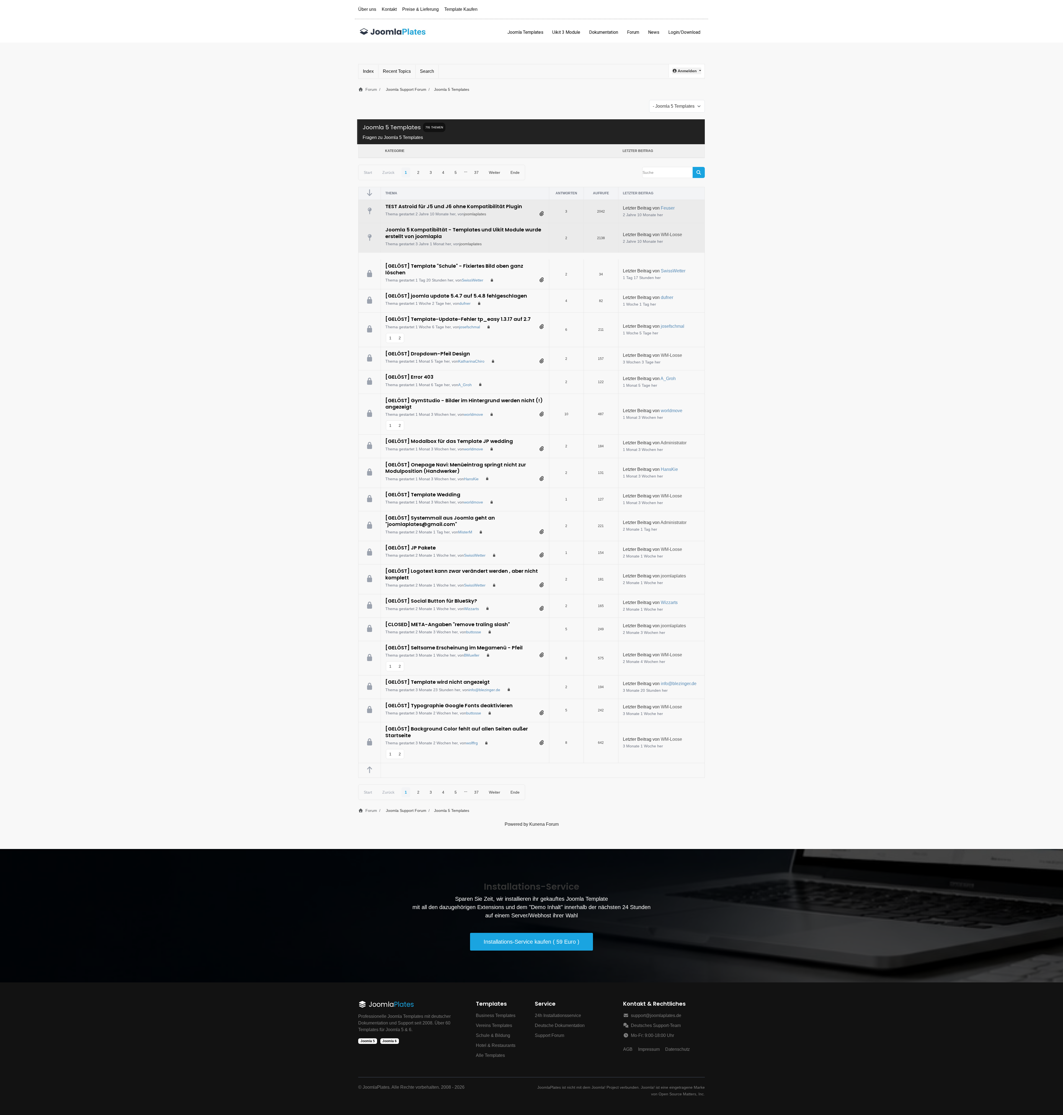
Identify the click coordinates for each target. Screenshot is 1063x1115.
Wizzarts (471, 608)
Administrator (673, 442)
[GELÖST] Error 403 (409, 376)
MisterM (465, 532)
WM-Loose (671, 234)
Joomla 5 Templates (392, 127)
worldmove (473, 414)
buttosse (473, 632)
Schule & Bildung (493, 1035)
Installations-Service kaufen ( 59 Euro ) (531, 942)
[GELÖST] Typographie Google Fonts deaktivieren (449, 705)
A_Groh (465, 385)
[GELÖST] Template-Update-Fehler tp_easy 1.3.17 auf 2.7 (458, 319)
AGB (628, 1049)
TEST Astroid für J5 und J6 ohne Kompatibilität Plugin (453, 206)
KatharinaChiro (471, 361)
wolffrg (472, 743)
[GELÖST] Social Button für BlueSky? (431, 600)
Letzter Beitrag (637, 208)
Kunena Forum (544, 824)
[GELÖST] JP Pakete (410, 547)
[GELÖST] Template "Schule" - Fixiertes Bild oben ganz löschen (454, 269)
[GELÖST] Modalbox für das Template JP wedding (449, 441)
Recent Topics (397, 71)
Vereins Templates (494, 1025)
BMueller (471, 655)
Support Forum (549, 1035)
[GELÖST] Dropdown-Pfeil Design (427, 353)
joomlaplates (475, 214)
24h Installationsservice (558, 1015)
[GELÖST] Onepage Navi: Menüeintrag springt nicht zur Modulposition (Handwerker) (455, 467)
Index (368, 71)
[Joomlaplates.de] (392, 32)
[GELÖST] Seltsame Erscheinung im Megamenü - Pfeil (454, 647)
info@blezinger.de (484, 690)
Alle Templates (490, 1055)
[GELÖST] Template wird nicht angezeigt (437, 681)
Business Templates (495, 1015)
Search (427, 71)
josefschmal (469, 327)
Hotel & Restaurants (495, 1045)
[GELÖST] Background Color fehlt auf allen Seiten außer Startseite (456, 732)
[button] (686, 71)
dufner (465, 303)
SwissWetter (472, 280)
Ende (515, 172)
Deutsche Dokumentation (560, 1025)
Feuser (668, 208)
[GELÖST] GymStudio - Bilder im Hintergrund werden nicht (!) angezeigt (464, 403)
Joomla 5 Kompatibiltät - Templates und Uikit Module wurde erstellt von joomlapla (463, 232)
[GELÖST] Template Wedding (422, 494)
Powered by (516, 824)
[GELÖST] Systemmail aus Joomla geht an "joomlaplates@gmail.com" (440, 521)
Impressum (649, 1049)
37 (476, 172)
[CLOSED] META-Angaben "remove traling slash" (447, 624)
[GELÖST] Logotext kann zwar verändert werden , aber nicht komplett (461, 574)
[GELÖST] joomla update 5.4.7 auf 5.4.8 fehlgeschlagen (456, 295)
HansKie (471, 479)
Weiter (494, 172)
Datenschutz (677, 1049)
